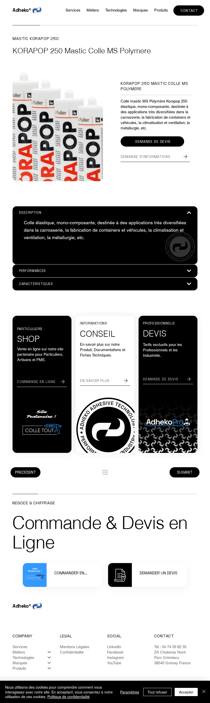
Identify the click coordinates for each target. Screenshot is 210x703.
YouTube (114, 663)
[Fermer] (204, 692)
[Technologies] (49, 657)
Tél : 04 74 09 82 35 (170, 647)
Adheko (21, 10)
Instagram (115, 657)
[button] (116, 10)
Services (20, 647)
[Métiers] (49, 652)
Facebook (115, 652)
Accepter (186, 692)
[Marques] (49, 663)
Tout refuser (157, 692)
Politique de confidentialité (68, 696)
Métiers (19, 652)
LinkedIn (114, 647)
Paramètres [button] (129, 692)
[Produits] (49, 668)
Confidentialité (71, 652)
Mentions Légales (74, 647)
